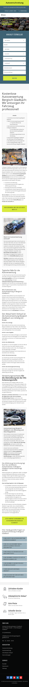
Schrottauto (6, 440)
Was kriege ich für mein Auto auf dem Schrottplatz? (13, 552)
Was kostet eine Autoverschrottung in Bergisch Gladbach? (14, 539)
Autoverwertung (6, 650)
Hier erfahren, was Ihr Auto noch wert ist (14, 208)
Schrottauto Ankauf (7, 652)
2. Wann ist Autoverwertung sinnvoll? (15, 121)
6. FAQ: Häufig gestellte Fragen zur (14, 142)
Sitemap (4, 668)
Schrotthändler (17, 504)
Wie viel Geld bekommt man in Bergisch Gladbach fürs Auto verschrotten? (12, 546)
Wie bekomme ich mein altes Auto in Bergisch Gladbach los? (14, 558)
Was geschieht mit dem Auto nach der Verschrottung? (13, 576)
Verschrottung (19, 281)
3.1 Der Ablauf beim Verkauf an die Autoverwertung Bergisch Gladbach (17, 131)
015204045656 (23, 11)
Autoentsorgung (21, 249)
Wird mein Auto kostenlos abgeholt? (11, 570)
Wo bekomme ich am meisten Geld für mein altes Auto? (13, 564)
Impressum (5, 666)
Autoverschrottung (11, 144)
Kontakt (4, 664)
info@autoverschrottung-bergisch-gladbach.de (11, 636)
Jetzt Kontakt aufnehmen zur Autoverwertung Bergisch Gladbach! (14, 521)
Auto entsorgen (6, 655)
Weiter (14, 78)
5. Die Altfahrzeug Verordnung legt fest (15, 141)
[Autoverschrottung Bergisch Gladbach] (14, 3)
